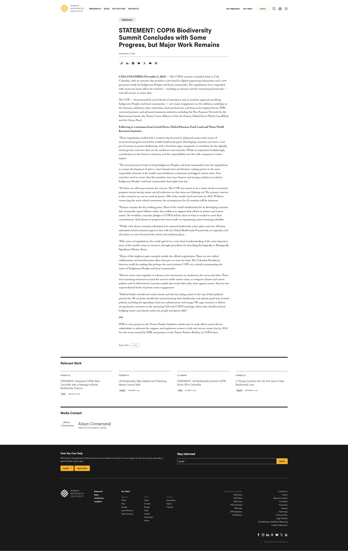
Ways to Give (82, 468)
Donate (263, 8)
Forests (65, 375)
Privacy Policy (282, 514)
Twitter (281, 534)
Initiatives (118, 8)
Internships (283, 511)
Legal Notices (282, 518)
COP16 (135, 345)
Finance (170, 507)
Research (95, 8)
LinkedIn (267, 534)
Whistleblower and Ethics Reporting (273, 521)
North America (128, 513)
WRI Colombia (236, 504)
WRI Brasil (238, 498)
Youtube (286, 534)
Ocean (146, 520)
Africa (124, 500)
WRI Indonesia (236, 511)
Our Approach (233, 8)
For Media (283, 501)
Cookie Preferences (279, 525)
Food (146, 510)
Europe (124, 507)
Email (181, 461)
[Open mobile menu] (286, 9)
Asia (123, 503)
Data (107, 8)
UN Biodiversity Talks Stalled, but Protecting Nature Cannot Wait (143, 382)
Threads (272, 534)
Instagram (263, 534)
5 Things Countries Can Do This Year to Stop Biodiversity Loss (260, 382)
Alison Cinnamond (94, 423)
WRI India (238, 508)
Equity (169, 503)
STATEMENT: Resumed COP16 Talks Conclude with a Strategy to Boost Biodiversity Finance (80, 384)
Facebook (258, 534)
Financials (283, 504)
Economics (171, 500)
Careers (284, 508)
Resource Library (281, 498)
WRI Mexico (237, 514)
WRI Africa (238, 494)
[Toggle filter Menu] (280, 8)
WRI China (238, 501)
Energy (147, 507)
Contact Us (283, 491)
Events (285, 494)
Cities (146, 500)
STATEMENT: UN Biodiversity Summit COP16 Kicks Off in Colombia (201, 382)
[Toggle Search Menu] (274, 8)
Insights (133, 8)
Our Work (247, 8)
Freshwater (148, 517)
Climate (182, 375)
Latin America (127, 510)
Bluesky (277, 534)
